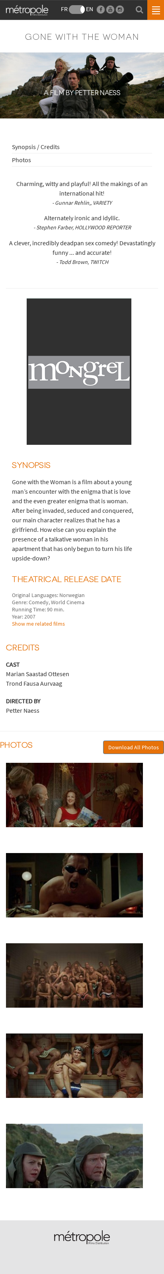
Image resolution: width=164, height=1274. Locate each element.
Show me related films (38, 623)
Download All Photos (133, 747)
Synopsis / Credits (36, 147)
